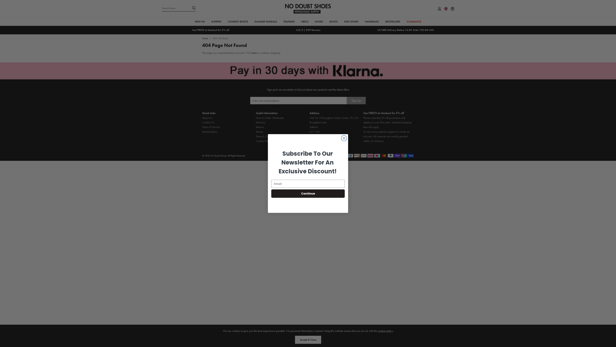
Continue (308, 193)
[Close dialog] (344, 138)
